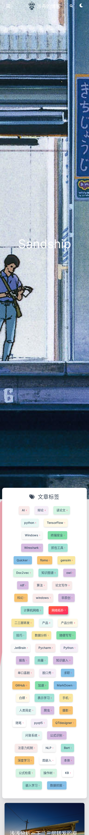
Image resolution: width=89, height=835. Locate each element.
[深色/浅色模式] (81, 7)
